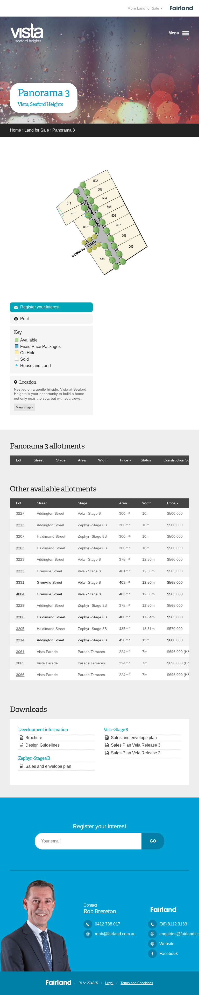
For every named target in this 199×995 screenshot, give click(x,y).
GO (153, 841)
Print (24, 318)
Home (15, 130)
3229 (20, 605)
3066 (20, 675)
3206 (20, 617)
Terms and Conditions (136, 983)
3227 (20, 513)
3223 (20, 559)
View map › (24, 407)
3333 (20, 571)
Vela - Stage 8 (89, 513)
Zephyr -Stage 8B (92, 525)
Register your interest (39, 307)
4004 (20, 594)
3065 (20, 663)
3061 (20, 652)
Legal (109, 983)
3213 (20, 525)
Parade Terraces (91, 652)
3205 (20, 629)
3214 (20, 640)
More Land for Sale (143, 8)
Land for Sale (36, 130)
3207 (20, 536)
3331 (20, 582)
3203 (20, 548)
